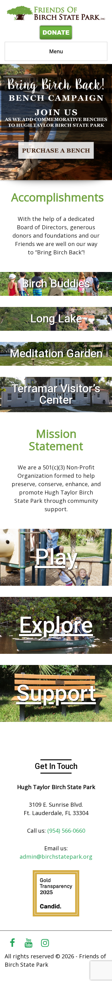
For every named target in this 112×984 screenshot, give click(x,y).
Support (56, 693)
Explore (56, 625)
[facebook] (12, 943)
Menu (56, 51)
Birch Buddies (56, 283)
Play (56, 557)
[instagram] (45, 943)
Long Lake (56, 318)
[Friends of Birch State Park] (56, 12)
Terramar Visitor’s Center (56, 394)
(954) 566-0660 (66, 830)
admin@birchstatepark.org (56, 856)
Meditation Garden (56, 353)
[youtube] (28, 943)
